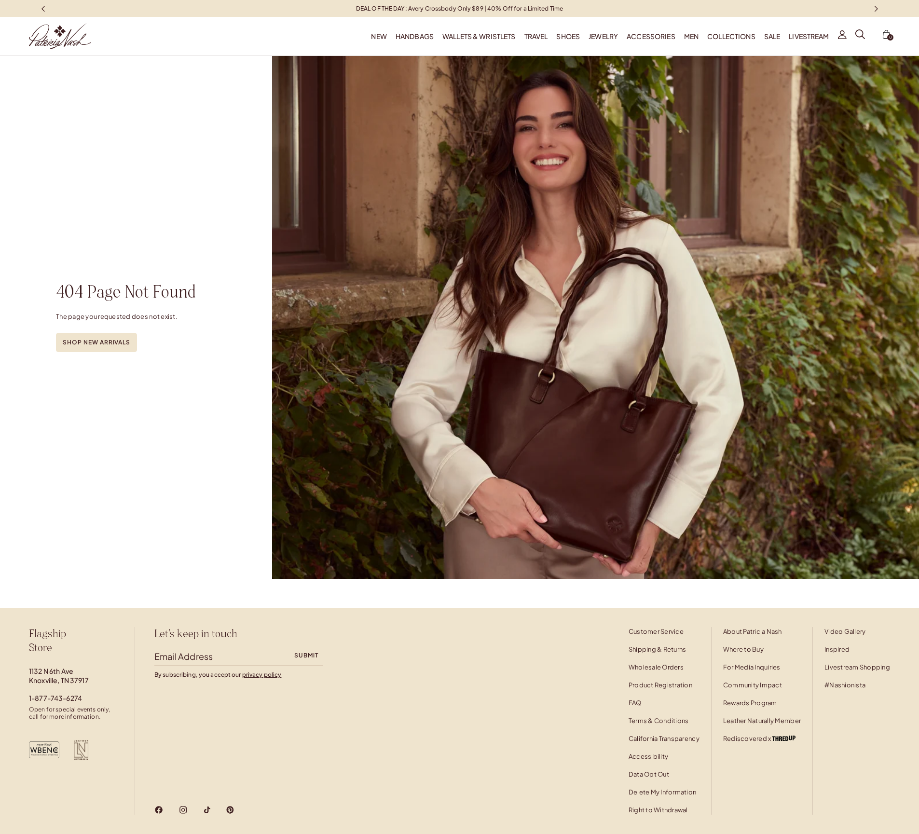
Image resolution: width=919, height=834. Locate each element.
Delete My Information (662, 792)
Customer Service (656, 631)
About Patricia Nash (752, 631)
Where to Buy (743, 649)
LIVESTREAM (809, 36)
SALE (772, 36)
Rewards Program (750, 703)
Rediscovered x (747, 738)
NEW (378, 36)
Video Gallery (844, 631)
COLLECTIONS (731, 36)
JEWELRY (603, 36)
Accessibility (648, 756)
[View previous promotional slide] (43, 8)
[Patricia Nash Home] (45, 36)
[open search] (860, 36)
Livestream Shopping (857, 667)
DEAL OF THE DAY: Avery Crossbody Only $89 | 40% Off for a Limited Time (459, 8)
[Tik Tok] (207, 810)
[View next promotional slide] (876, 8)
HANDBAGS (415, 36)
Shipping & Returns (657, 649)
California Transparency (664, 738)
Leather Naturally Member (762, 721)
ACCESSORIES (651, 36)
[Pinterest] (230, 810)
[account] (842, 36)
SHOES (568, 36)
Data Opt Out (649, 774)
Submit (306, 655)
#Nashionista (844, 685)
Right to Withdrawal (658, 810)
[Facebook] (159, 810)
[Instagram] (183, 810)
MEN (691, 36)
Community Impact (752, 685)
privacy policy (262, 674)
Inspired (837, 649)
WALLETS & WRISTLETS (479, 36)
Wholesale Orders (656, 667)
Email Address (183, 656)
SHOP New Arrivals (96, 342)
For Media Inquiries (752, 667)
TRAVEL (536, 36)
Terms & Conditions (659, 721)
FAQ (635, 703)
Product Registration (660, 685)
